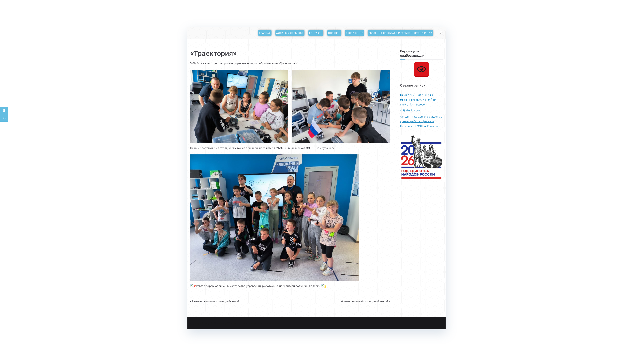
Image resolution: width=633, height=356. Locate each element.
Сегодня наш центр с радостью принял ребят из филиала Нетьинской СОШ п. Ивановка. (421, 121)
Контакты (316, 33)
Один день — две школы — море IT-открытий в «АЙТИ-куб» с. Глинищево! (418, 99)
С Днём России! (410, 110)
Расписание (354, 33)
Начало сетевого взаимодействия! (215, 301)
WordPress (274, 323)
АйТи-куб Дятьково (290, 33)
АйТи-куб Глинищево (229, 323)
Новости (334, 33)
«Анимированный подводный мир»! (364, 301)
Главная (265, 33)
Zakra (263, 323)
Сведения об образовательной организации (400, 33)
